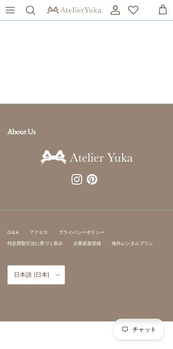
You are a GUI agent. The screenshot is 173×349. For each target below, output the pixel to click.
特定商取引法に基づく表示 (35, 243)
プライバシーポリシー (82, 232)
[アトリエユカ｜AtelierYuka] (74, 10)
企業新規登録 (87, 243)
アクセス (39, 232)
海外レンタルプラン (132, 243)
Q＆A (13, 232)
